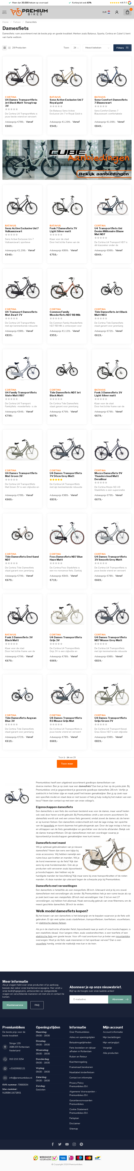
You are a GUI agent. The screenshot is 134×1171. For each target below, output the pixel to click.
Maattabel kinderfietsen (81, 1072)
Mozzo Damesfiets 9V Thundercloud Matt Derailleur (108, 476)
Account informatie (113, 1032)
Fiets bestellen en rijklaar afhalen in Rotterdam (82, 1049)
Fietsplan (74, 1118)
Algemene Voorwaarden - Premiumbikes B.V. (83, 1093)
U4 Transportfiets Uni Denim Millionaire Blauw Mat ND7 (109, 231)
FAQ (37, 1005)
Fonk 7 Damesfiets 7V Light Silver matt (63, 230)
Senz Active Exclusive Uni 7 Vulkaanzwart (22, 230)
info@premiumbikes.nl (20, 1077)
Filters (120, 47)
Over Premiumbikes (79, 1032)
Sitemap (73, 1128)
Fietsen (17, 22)
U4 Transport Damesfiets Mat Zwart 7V (21, 313)
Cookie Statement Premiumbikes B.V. (78, 1111)
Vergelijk (107, 1047)
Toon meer (67, 763)
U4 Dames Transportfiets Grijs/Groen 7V (110, 719)
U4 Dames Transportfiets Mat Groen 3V (21, 475)
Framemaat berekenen (81, 1067)
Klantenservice (15, 1005)
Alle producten (110, 1053)
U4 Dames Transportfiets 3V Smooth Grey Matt (110, 558)
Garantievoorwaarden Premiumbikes (80, 1102)
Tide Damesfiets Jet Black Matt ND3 (110, 313)
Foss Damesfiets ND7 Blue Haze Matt (66, 558)
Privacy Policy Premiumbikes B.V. (78, 1084)
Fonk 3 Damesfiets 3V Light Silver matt (108, 394)
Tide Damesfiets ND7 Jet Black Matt (65, 394)
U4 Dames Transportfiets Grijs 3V (66, 639)
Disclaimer (74, 1123)
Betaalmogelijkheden (80, 1042)
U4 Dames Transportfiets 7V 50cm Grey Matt (66, 475)
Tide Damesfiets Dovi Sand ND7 (22, 558)
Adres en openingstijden (82, 1037)
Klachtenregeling (78, 1061)
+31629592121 (17, 1068)
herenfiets (49, 825)
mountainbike (123, 936)
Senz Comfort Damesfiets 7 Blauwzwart (111, 101)
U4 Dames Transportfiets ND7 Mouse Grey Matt (110, 639)
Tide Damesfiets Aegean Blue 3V (20, 719)
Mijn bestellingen (112, 1037)
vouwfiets (41, 943)
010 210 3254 (16, 1059)
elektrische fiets (44, 936)
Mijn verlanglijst (111, 1042)
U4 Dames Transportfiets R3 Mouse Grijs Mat (66, 719)
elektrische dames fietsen (52, 923)
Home (5, 22)
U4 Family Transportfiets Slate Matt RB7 (21, 394)
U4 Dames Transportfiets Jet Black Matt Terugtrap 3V (21, 102)
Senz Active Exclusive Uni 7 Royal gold (66, 101)
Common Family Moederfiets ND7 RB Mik (65, 313)
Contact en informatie (80, 1077)
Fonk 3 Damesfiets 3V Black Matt (19, 639)
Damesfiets (31, 22)
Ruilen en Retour (78, 1056)
